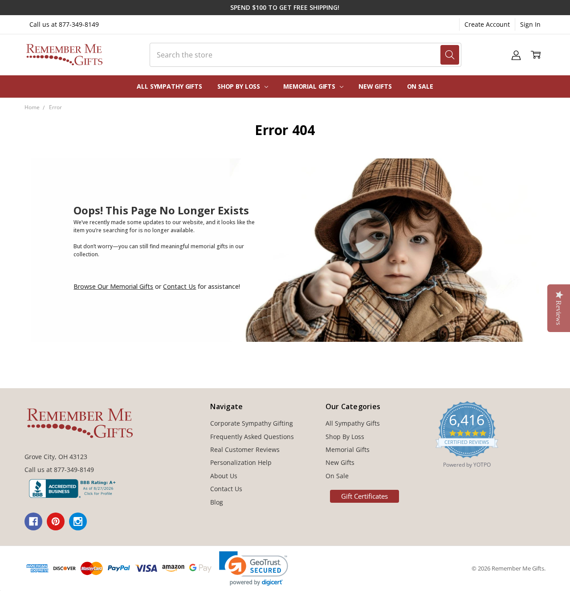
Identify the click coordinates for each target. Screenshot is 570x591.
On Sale (420, 86)
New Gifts (375, 86)
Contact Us (179, 286)
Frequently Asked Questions (252, 436)
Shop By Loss (239, 86)
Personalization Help (241, 462)
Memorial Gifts (310, 86)
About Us (223, 476)
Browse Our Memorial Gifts (113, 286)
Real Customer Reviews (245, 449)
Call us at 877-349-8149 (64, 24)
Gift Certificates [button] (364, 496)
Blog (216, 502)
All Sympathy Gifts (169, 86)
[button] (253, 568)
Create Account (487, 24)
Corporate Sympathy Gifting (251, 423)
